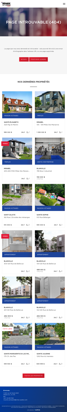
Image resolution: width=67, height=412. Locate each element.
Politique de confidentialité (19, 407)
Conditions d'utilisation (34, 407)
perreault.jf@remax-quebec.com (18, 400)
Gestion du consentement (49, 407)
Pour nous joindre (38, 59)
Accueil (24, 59)
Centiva (37, 409)
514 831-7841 (10, 398)
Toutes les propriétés (33, 375)
